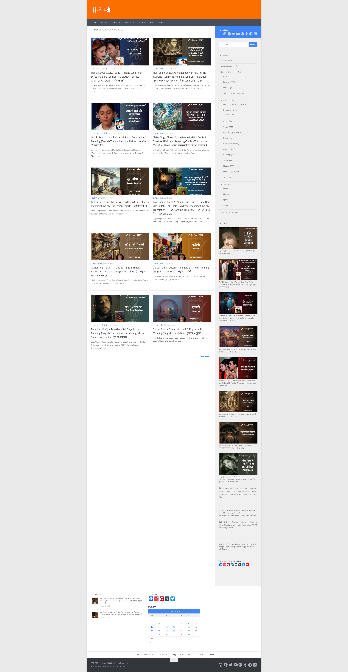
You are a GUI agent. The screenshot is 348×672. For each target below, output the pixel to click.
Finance (226, 194)
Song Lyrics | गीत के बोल (99, 69)
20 (174, 631)
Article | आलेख (226, 61)
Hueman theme (120, 666)
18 (159, 631)
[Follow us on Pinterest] (242, 34)
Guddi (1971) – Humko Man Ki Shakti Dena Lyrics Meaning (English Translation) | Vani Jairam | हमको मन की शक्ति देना (119, 141)
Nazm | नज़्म (227, 138)
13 (174, 627)
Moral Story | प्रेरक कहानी (232, 132)
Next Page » (205, 356)
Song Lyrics (129, 22)
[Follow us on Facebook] (229, 34)
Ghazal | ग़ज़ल (158, 69)
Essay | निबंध (227, 121)
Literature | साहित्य (227, 100)
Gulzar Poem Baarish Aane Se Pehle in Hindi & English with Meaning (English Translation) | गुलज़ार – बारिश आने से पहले (119, 271)
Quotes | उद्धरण (228, 155)
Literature (116, 22)
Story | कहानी (227, 177)
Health (225, 76)
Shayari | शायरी (228, 166)
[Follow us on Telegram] (251, 34)
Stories (160, 22)
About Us (103, 22)
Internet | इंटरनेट (229, 82)
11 (159, 627)
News (151, 22)
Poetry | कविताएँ (96, 198)
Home (93, 22)
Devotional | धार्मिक (230, 110)
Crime (225, 189)
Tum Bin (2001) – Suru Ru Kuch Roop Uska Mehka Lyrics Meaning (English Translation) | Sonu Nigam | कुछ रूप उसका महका (238, 284)
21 (181, 631)
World (225, 205)
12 (167, 627)
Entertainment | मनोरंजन (230, 66)
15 (189, 627)
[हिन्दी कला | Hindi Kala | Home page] (101, 9)
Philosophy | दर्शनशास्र (231, 144)
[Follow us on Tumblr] (246, 34)
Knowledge (227, 88)
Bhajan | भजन (230, 114)
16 (196, 627)
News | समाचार (226, 184)
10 (152, 627)
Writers (142, 22)
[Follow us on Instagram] (224, 34)
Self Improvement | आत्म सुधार (234, 93)
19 (167, 631)
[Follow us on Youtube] (238, 34)
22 (189, 631)
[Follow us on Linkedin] (255, 34)
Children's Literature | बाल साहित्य (235, 104)
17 (152, 631)
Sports (225, 200)
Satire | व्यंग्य (227, 160)
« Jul (149, 642)
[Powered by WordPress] (100, 666)
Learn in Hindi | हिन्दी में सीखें (231, 72)
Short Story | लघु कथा (231, 172)
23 (196, 631)
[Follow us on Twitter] (233, 34)
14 (181, 627)
